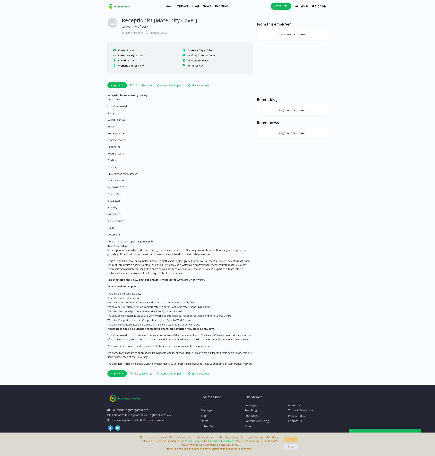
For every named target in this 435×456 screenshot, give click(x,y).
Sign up (320, 6)
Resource (222, 6)
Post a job (251, 405)
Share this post (200, 85)
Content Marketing (257, 421)
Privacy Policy (296, 416)
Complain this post (171, 85)
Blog (195, 6)
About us (294, 405)
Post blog (251, 410)
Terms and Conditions (222, 441)
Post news (251, 416)
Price (248, 426)
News (207, 6)
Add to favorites (143, 85)
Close (291, 447)
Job (168, 6)
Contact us (295, 421)
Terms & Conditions (300, 410)
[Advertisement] (292, 68)
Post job (281, 6)
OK (291, 439)
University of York (135, 27)
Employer (181, 6)
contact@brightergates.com (129, 410)
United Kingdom (134, 32)
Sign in (303, 6)
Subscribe (207, 426)
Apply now (117, 85)
